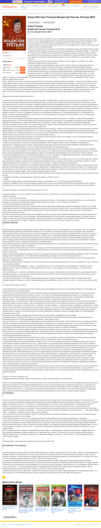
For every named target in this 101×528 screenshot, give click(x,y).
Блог (69, 6)
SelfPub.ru (29, 524)
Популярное (75, 6)
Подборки (63, 6)
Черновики (24, 7)
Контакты (10, 524)
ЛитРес (16, 524)
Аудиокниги (36, 6)
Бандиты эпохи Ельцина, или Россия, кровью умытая (9, 508)
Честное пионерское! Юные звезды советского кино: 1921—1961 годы (75, 510)
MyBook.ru (22, 524)
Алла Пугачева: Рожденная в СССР (90, 509)
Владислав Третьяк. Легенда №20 (45, 13)
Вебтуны (43, 6)
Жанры (23, 6)
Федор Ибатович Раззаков (28, 13)
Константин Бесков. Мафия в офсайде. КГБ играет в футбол (42, 509)
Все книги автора (9, 517)
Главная (4, 13)
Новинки (28, 6)
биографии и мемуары (14, 13)
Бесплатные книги (53, 6)
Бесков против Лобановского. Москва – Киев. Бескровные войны (58, 510)
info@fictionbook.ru (79, 524)
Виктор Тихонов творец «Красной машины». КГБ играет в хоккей (26, 511)
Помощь (4, 524)
